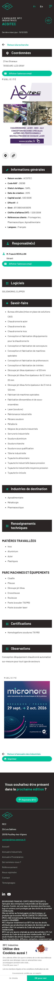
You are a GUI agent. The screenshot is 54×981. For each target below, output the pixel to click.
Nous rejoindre (9, 872)
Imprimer (12, 758)
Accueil (5, 846)
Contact (6, 877)
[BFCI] (7, 6)
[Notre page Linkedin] (3, 894)
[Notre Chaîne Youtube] (9, 894)
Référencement (9, 867)
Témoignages (8, 882)
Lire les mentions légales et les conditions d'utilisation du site (25, 969)
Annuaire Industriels (12, 851)
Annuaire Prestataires (12, 857)
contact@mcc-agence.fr (14, 839)
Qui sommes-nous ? (11, 862)
